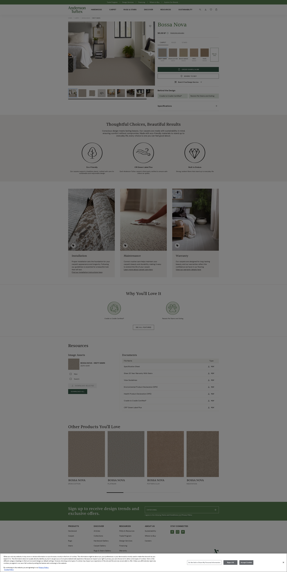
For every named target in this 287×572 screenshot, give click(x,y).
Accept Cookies (246, 562)
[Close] (283, 562)
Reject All (230, 562)
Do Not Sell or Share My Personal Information (204, 562)
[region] (143, 562)
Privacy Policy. (44, 568)
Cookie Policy (9, 570)
